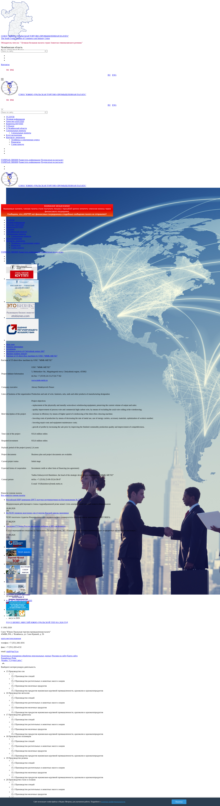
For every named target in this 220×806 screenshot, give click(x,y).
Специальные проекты (16, 130)
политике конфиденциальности (113, 802)
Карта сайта (72, 656)
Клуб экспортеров (14, 135)
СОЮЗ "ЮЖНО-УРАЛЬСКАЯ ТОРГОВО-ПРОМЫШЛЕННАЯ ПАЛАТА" (35, 36)
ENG (114, 75)
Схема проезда (17, 144)
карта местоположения (11, 638)
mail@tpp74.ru (12, 651)
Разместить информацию (29, 160)
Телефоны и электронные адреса (25, 140)
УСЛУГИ (10, 117)
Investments (11, 349)
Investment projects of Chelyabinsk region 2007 (25, 351)
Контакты (5, 64)
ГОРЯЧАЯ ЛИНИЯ (9, 160)
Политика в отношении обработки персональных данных (26, 656)
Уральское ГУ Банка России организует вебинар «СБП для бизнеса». (36, 526)
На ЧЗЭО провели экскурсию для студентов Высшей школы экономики (37, 513)
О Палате (10, 126)
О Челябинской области (16, 128)
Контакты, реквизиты (15, 137)
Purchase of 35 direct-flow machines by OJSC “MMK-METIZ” (32, 356)
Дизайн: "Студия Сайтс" (11, 660)
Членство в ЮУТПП (15, 121)
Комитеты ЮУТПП (14, 124)
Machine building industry (16, 354)
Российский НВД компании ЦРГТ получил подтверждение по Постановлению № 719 (43, 500)
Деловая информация (15, 119)
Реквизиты (16, 142)
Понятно (179, 802)
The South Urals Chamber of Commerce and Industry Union (25, 38)
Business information (14, 347)
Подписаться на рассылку (52, 160)
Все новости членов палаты (13, 495)
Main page (10, 344)
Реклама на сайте (59, 656)
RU (109, 75)
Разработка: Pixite (8, 658)
